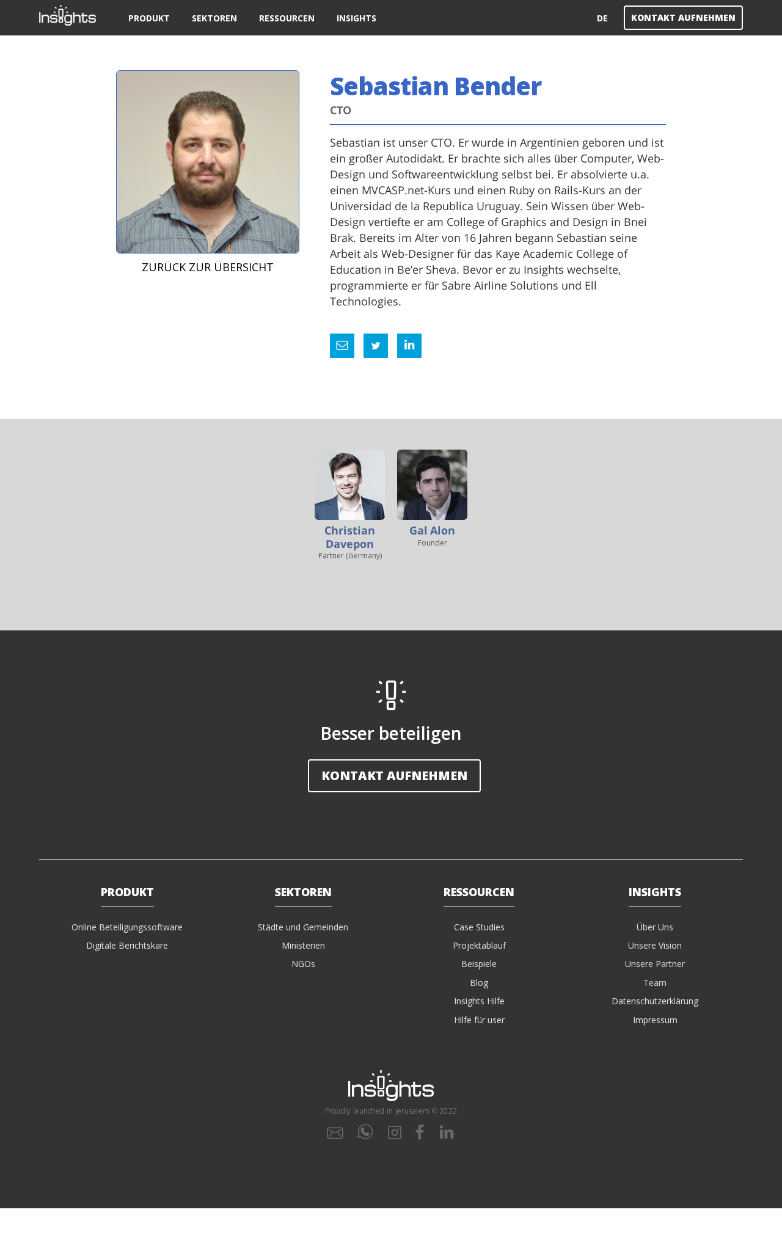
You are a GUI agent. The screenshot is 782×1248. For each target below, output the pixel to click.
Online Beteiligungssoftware (127, 927)
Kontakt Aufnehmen (683, 17)
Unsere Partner (655, 963)
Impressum (655, 1019)
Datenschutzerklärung (655, 1000)
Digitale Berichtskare (127, 945)
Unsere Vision (655, 945)
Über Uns (655, 927)
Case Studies (479, 927)
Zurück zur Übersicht (208, 267)
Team (655, 982)
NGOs (303, 963)
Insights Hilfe (479, 1000)
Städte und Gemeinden (303, 927)
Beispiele (479, 963)
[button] (149, 17)
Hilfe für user (479, 1019)
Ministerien (303, 945)
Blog (479, 982)
